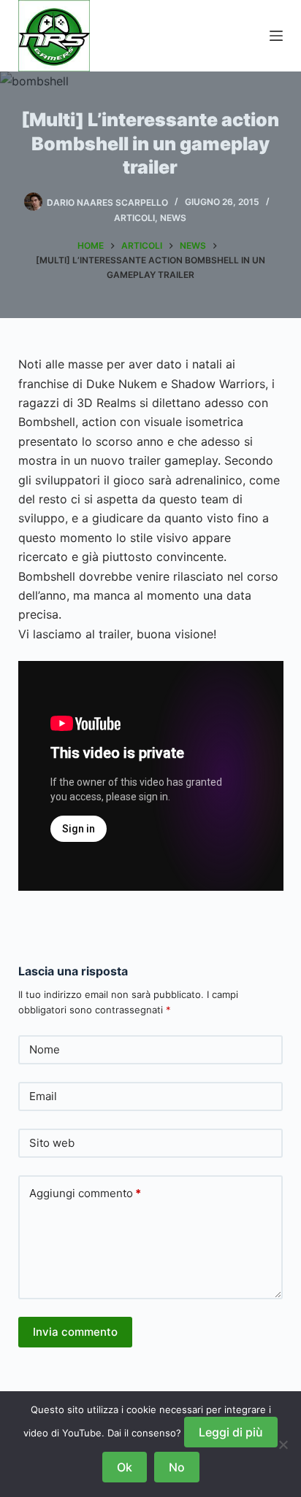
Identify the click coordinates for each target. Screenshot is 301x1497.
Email (43, 1096)
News (173, 217)
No (177, 1467)
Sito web (52, 1143)
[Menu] (276, 35)
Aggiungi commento (85, 1193)
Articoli (134, 217)
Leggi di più (231, 1432)
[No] (282, 1444)
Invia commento (75, 1332)
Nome (44, 1049)
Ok (124, 1467)
